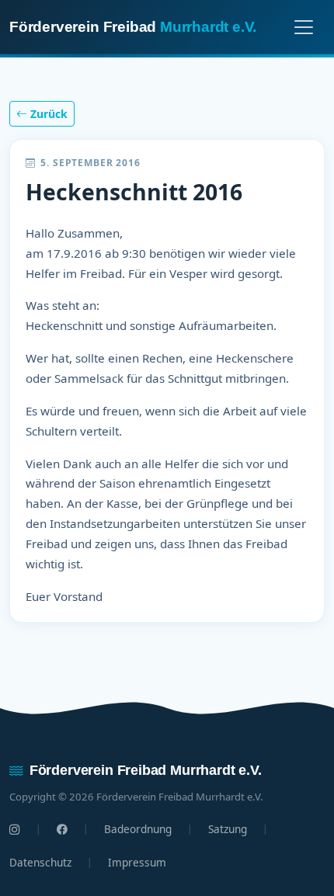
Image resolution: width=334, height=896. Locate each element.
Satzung (227, 828)
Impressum (137, 862)
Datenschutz (40, 862)
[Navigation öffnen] (304, 27)
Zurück (47, 113)
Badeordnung (138, 828)
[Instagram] (14, 829)
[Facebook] (62, 829)
